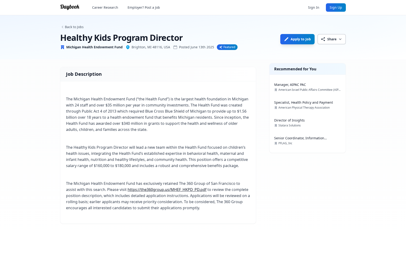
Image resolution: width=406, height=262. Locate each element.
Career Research (105, 7)
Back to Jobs (74, 27)
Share (331, 39)
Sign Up (336, 7)
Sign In (313, 7)
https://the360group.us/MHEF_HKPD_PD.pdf (167, 189)
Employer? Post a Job (144, 7)
